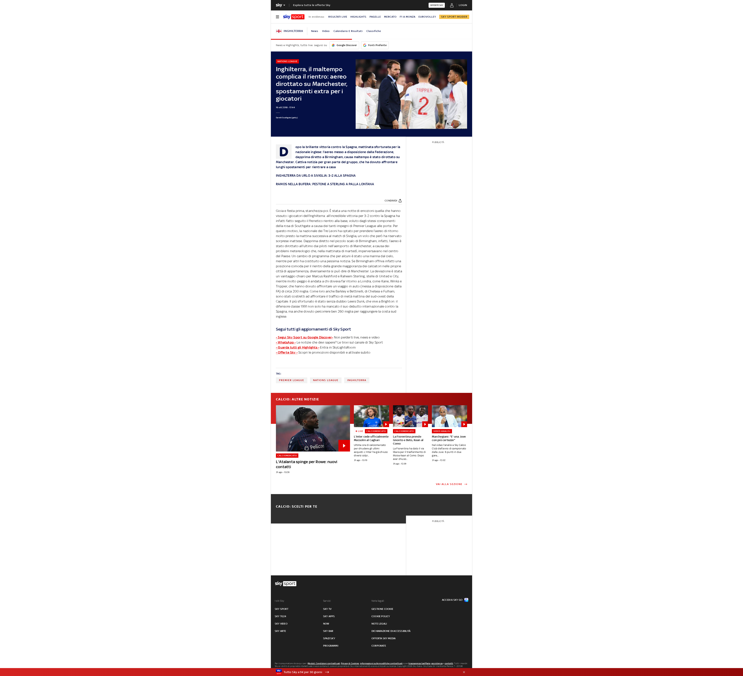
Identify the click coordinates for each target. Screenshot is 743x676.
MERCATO (390, 16)
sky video (281, 623)
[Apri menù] (277, 16)
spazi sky (329, 638)
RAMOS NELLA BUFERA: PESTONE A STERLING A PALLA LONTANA (325, 184)
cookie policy (381, 616)
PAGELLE (375, 16)
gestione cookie (382, 608)
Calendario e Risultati (348, 31)
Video (326, 31)
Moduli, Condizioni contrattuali (324, 663)
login (463, 5)
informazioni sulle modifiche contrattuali (381, 663)
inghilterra (356, 380)
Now (326, 623)
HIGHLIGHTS (358, 16)
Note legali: (378, 600)
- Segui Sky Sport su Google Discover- (304, 337)
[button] (365, 672)
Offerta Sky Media (383, 638)
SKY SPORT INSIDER (454, 16)
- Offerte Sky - (287, 352)
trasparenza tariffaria (419, 663)
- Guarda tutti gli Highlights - (297, 347)
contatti (449, 663)
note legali (379, 623)
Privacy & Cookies (350, 663)
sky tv (327, 608)
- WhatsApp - (286, 342)
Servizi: (327, 600)
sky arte (280, 631)
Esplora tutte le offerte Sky (311, 5)
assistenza (437, 663)
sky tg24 (280, 616)
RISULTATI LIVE (337, 16)
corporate (379, 645)
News (314, 31)
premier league (291, 380)
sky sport (281, 608)
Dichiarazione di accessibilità (391, 631)
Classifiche (373, 31)
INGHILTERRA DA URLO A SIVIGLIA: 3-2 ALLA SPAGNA (316, 175)
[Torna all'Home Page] (294, 16)
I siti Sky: (279, 600)
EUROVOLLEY (427, 16)
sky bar (328, 631)
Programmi (330, 645)
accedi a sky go (452, 599)
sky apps (329, 616)
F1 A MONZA (407, 16)
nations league (325, 380)
